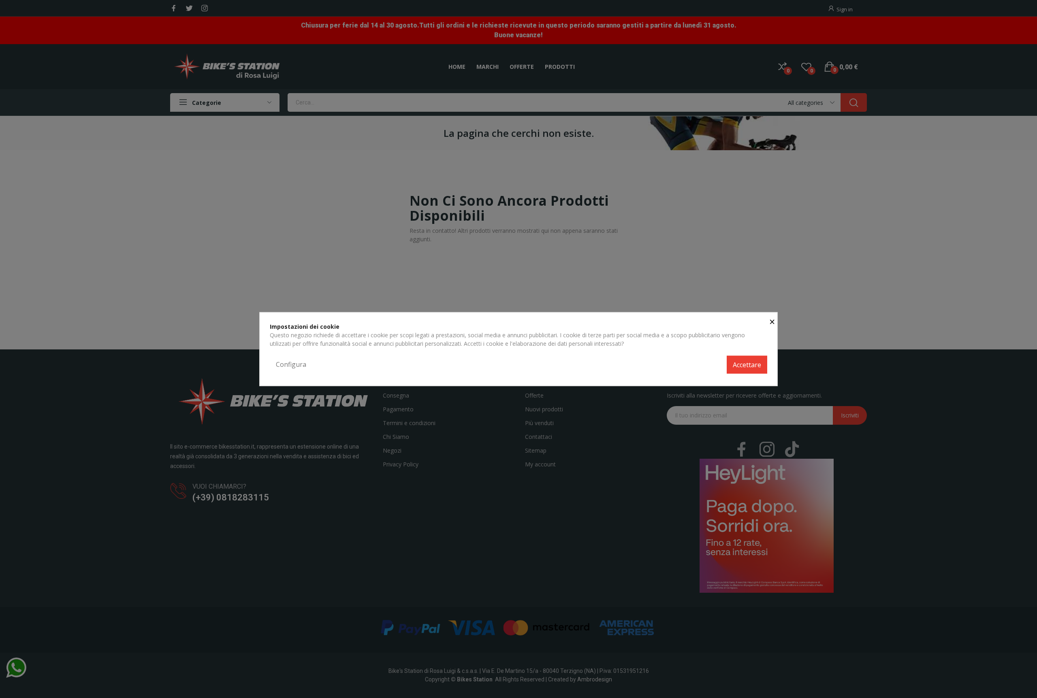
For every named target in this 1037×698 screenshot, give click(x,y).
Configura (291, 364)
